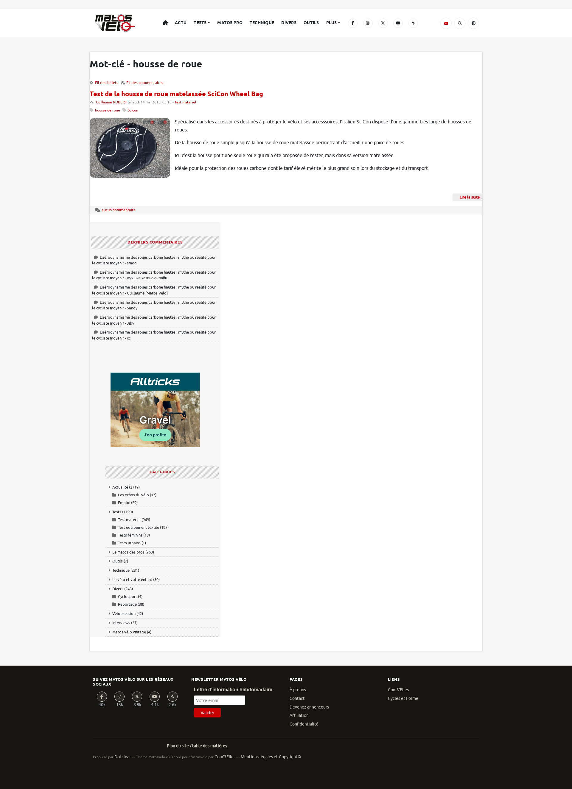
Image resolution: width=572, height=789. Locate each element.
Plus (331, 23)
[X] (383, 23)
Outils (311, 23)
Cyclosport (127, 596)
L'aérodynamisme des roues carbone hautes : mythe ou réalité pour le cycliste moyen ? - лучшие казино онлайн (154, 275)
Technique (262, 23)
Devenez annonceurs (309, 707)
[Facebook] (353, 23)
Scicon (133, 110)
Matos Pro (230, 23)
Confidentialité (304, 724)
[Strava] (413, 23)
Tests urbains (129, 542)
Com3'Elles (398, 689)
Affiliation (299, 715)
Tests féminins (130, 535)
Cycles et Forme (403, 698)
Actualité (120, 487)
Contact (297, 698)
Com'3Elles (224, 756)
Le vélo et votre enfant (132, 579)
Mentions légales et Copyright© (271, 756)
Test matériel (185, 102)
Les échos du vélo (133, 494)
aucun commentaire (119, 210)
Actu (180, 23)
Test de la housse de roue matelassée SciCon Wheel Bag (176, 94)
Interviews (121, 622)
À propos (298, 689)
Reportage (127, 604)
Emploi (124, 502)
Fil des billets (106, 82)
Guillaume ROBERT (111, 102)
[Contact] (446, 23)
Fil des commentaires (144, 82)
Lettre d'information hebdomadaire (233, 689)
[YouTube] (398, 23)
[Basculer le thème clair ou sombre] (473, 23)
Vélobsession (124, 613)
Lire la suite (470, 197)
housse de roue (107, 110)
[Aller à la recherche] (459, 23)
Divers (288, 23)
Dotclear (122, 756)
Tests (200, 23)
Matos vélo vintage (129, 632)
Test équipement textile (138, 527)
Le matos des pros (128, 552)
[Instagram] (368, 23)
